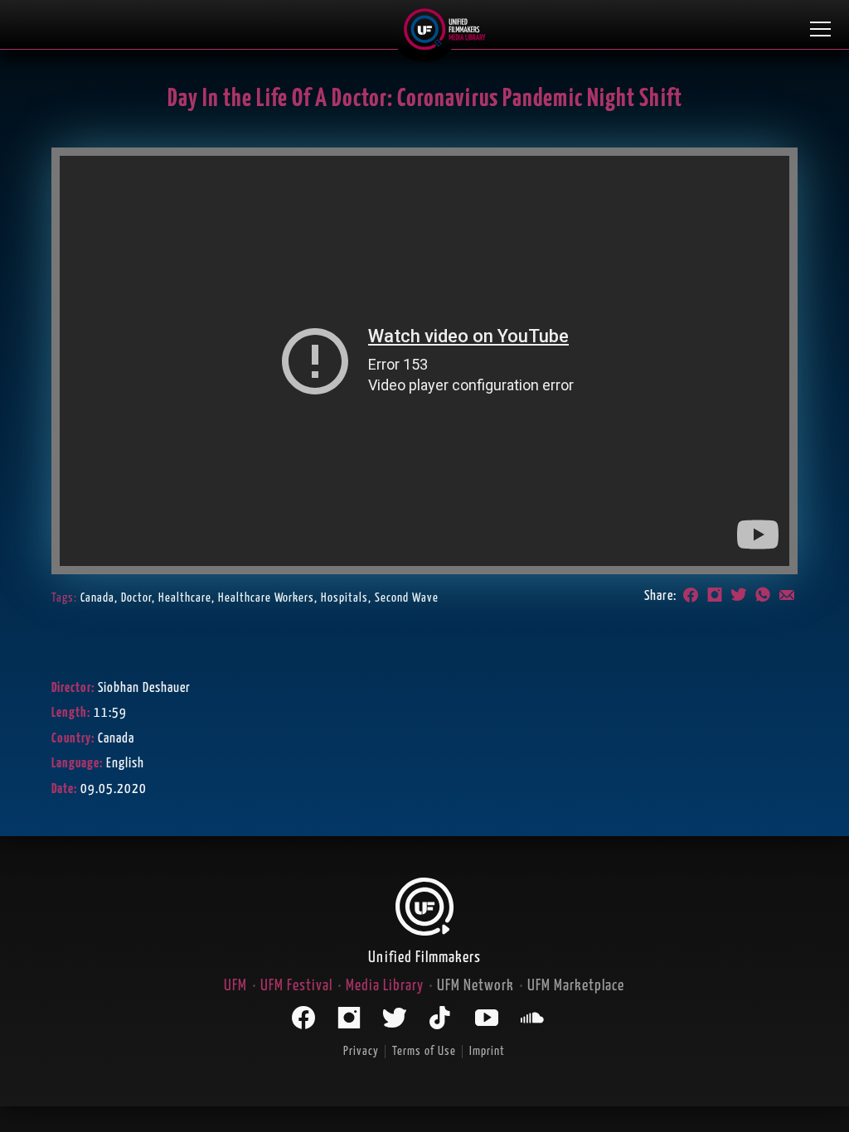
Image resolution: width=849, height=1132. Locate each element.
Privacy (361, 1051)
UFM (235, 986)
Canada (97, 598)
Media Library (385, 986)
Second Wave (407, 598)
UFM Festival (296, 986)
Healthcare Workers (266, 598)
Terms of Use (424, 1051)
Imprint (487, 1051)
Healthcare (184, 598)
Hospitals (344, 598)
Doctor (136, 598)
